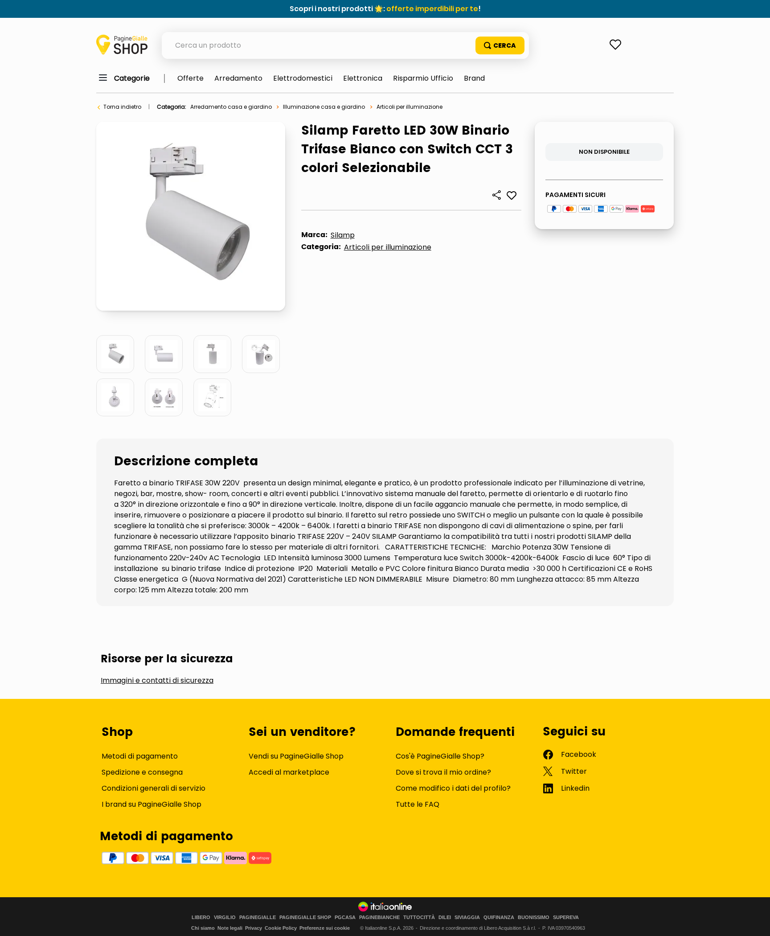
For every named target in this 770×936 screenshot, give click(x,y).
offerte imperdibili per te (432, 9)
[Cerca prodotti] (499, 45)
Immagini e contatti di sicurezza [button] (157, 681)
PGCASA (345, 917)
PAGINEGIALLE (257, 917)
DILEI (444, 917)
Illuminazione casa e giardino (324, 107)
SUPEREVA (566, 917)
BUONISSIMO (533, 917)
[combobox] (345, 45)
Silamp (343, 235)
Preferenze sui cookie (324, 928)
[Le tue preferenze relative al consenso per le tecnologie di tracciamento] (754, 920)
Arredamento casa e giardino (231, 107)
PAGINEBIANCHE (379, 917)
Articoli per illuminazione (409, 107)
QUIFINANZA (498, 917)
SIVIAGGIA (467, 917)
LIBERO (201, 917)
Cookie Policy (281, 928)
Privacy (253, 928)
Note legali (229, 928)
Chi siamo (203, 928)
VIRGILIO (225, 917)
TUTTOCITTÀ (419, 917)
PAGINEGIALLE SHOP (305, 917)
